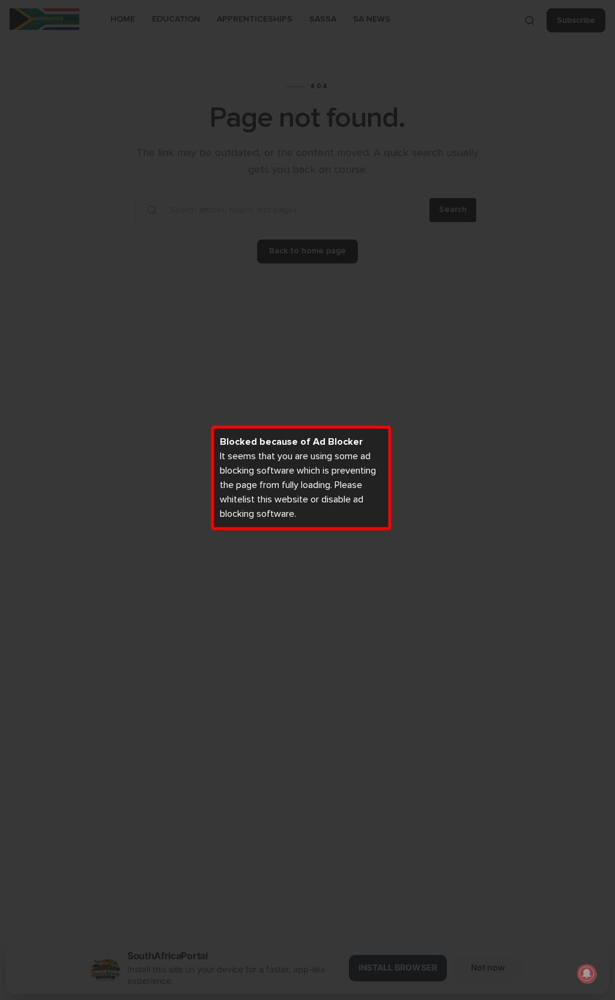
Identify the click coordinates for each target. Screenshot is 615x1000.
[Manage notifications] (586, 973)
